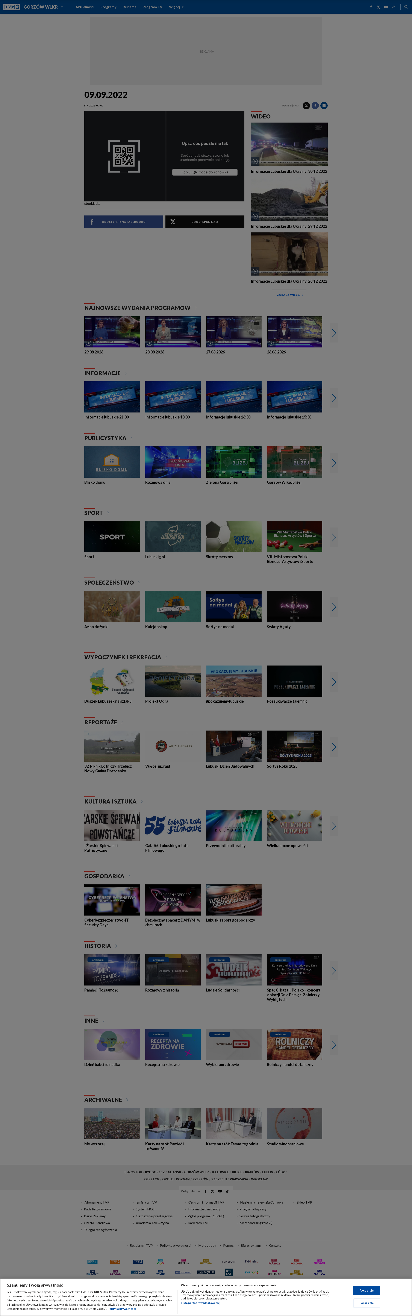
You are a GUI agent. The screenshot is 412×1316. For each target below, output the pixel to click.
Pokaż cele (366, 1303)
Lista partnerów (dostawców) (200, 1303)
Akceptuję (367, 1290)
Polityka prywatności (122, 1308)
